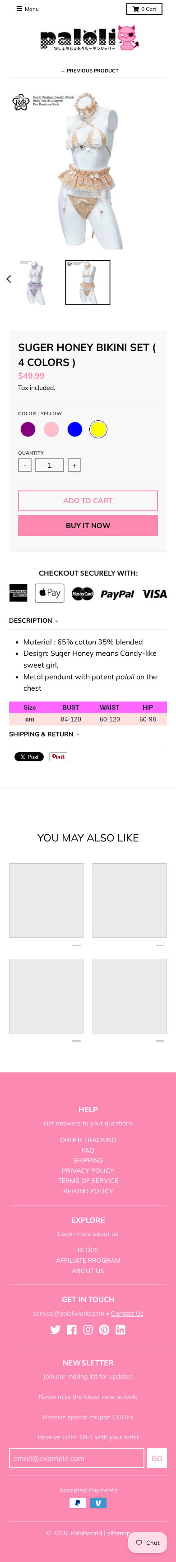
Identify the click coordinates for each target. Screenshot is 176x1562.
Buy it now (88, 525)
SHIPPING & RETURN (41, 734)
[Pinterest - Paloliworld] (104, 1329)
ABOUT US (88, 1271)
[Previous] (10, 279)
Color (40, 413)
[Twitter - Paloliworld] (55, 1329)
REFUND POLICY (88, 1191)
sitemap (118, 1533)
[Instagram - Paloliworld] (88, 1329)
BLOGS (88, 1250)
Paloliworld (86, 1533)
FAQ (88, 1150)
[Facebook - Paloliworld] (71, 1329)
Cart (148, 8)
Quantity (31, 453)
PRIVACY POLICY (88, 1171)
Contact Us (127, 1313)
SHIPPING (88, 1160)
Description (30, 620)
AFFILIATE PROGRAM (88, 1260)
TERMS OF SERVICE (88, 1181)
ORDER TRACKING (88, 1140)
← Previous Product (89, 70)
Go (157, 1458)
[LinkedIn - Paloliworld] (120, 1329)
